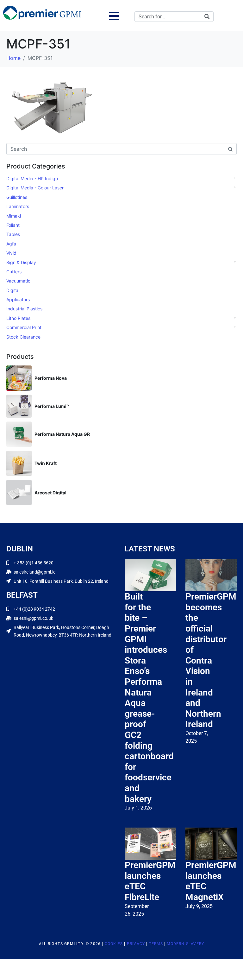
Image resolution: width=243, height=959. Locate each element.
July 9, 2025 (199, 906)
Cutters (14, 271)
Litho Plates (18, 318)
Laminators (17, 206)
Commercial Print (23, 327)
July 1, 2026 (138, 808)
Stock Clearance (23, 337)
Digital (12, 290)
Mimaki (13, 216)
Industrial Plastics (24, 308)
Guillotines (16, 197)
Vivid (11, 253)
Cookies (114, 944)
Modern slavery (185, 944)
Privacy (136, 944)
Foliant (13, 225)
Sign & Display (21, 262)
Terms (156, 944)
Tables (13, 234)
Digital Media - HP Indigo (32, 178)
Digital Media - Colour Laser (35, 187)
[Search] (207, 17)
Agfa (11, 243)
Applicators (18, 299)
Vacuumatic (18, 280)
